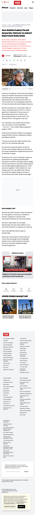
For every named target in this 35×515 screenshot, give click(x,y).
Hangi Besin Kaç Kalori (24, 396)
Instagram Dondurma (23, 369)
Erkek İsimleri (23, 412)
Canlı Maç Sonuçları (8, 405)
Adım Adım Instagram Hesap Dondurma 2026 (8, 447)
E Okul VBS (22, 350)
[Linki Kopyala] (24, 60)
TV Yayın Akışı (23, 367)
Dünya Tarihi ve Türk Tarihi (25, 388)
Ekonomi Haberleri (8, 343)
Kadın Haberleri (7, 355)
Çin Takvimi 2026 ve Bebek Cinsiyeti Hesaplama (8, 429)
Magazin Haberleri (8, 347)
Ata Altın (5, 395)
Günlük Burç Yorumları (23, 355)
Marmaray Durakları (25, 410)
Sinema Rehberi (24, 364)
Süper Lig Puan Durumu (7, 408)
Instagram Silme (24, 372)
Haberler (4, 25)
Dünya (5, 7)
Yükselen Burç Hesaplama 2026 (8, 437)
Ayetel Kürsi (6, 380)
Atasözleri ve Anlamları (6, 421)
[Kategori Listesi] (33, 2)
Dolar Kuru (6, 365)
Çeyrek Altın (6, 391)
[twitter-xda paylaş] (6, 60)
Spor (26, 8)
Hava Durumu (23, 360)
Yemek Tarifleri (7, 378)
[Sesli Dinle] (9, 89)
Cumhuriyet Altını (8, 397)
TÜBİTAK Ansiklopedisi (26, 393)
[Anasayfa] (6, 334)
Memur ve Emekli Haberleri (7, 360)
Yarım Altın (6, 393)
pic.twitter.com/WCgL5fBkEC (16, 125)
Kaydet (26, 471)
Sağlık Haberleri (7, 353)
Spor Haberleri (7, 349)
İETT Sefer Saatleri (8, 432)
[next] (32, 309)
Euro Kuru (5, 367)
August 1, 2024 (7, 129)
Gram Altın (6, 388)
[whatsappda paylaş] (14, 60)
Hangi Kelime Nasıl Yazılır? (25, 403)
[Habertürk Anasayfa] (17, 2)
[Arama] (2, 2)
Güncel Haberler (7, 345)
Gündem (13, 8)
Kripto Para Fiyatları (8, 369)
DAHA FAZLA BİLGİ (10, 506)
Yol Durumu (23, 362)
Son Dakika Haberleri (8, 338)
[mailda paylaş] (17, 60)
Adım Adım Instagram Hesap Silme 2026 (8, 452)
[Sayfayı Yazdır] (21, 60)
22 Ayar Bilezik (7, 399)
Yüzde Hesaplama (8, 440)
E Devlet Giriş (23, 352)
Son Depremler (24, 358)
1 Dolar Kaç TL (6, 401)
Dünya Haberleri (7, 351)
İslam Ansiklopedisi (25, 391)
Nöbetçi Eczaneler (24, 346)
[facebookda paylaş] (3, 60)
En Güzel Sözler (24, 406)
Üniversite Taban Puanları (24, 383)
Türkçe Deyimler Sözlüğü (7, 424)
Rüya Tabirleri (23, 386)
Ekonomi (20, 8)
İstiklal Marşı (23, 348)
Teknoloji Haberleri (8, 357)
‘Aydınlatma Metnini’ (9, 503)
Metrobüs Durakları (25, 408)
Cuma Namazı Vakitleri (24, 343)
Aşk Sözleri (6, 384)
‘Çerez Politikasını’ (21, 502)
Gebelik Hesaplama (8, 434)
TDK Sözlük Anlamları (25, 380)
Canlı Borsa (23, 338)
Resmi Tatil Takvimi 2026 (8, 456)
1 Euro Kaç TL (6, 403)
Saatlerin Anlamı (7, 382)
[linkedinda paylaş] (10, 60)
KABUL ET (21, 506)
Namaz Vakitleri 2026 (25, 340)
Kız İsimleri (22, 415)
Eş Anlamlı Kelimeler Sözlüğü (25, 400)
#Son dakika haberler (9, 283)
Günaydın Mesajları (8, 386)
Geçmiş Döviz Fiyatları (7, 443)
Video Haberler (24, 378)
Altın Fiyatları (6, 363)
